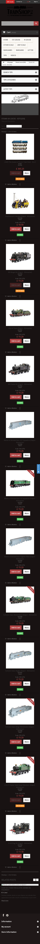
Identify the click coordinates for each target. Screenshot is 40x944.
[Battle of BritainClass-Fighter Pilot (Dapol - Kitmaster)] (20, 541)
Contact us (19, 1)
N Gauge (27, 40)
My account (6, 927)
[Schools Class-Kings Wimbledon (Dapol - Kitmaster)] (20, 711)
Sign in (36, 1)
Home (5, 40)
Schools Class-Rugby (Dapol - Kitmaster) (20, 671)
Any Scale (21, 45)
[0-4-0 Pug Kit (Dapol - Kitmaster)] (20, 828)
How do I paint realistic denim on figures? (16, 889)
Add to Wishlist (12, 184)
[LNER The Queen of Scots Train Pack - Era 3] (20, 147)
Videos (13, 55)
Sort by (3, 126)
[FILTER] (38, 472)
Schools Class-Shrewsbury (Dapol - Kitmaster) (20, 615)
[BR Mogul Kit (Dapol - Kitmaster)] (20, 257)
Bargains (20, 50)
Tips (5, 55)
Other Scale (8, 45)
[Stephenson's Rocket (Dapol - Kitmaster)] (20, 201)
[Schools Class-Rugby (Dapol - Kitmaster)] (20, 655)
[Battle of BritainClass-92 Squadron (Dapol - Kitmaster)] (20, 483)
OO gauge (16, 40)
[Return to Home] (3, 62)
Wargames (7, 50)
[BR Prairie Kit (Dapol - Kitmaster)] (20, 369)
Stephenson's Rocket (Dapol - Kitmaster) (20, 216)
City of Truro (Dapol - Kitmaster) (20, 328)
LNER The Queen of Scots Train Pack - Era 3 (20, 162)
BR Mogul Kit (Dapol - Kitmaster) (20, 272)
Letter (30, 50)
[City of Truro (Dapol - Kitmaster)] (20, 313)
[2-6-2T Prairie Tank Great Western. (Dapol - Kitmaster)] (20, 770)
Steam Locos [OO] (21, 62)
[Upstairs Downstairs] (20, 10)
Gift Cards (10, 2)
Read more (4, 900)
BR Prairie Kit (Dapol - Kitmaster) (20, 384)
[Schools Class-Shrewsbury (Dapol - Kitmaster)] (20, 600)
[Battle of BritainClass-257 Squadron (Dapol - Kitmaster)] (20, 425)
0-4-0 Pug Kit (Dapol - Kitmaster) (20, 843)
